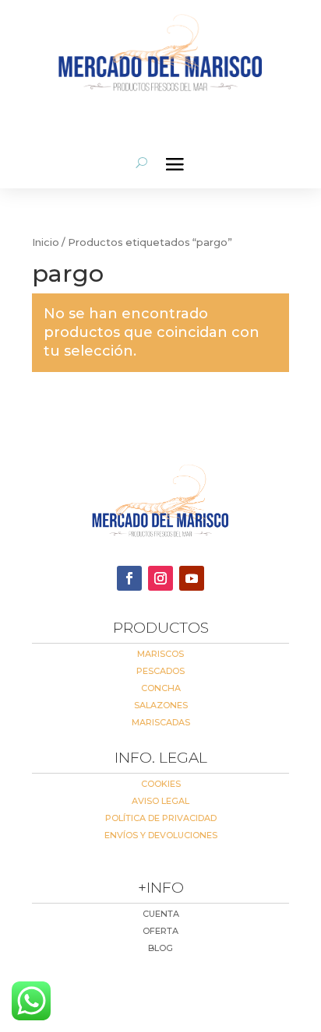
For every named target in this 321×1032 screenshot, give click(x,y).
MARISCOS (160, 653)
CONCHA (161, 688)
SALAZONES (161, 705)
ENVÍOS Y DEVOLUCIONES (160, 835)
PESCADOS (160, 670)
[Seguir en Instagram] (160, 578)
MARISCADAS (161, 722)
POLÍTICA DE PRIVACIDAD (161, 818)
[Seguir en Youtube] (191, 578)
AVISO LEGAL (160, 800)
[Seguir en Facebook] (129, 578)
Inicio (45, 242)
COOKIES (161, 783)
